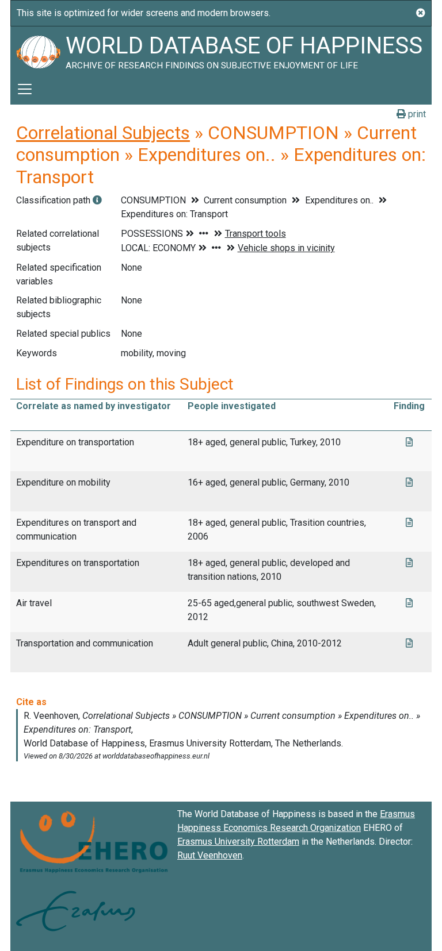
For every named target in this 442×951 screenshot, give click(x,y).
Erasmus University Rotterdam (238, 841)
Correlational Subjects (103, 133)
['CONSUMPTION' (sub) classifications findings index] (97, 200)
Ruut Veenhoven (209, 855)
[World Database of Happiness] (38, 50)
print (416, 114)
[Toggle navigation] (24, 89)
